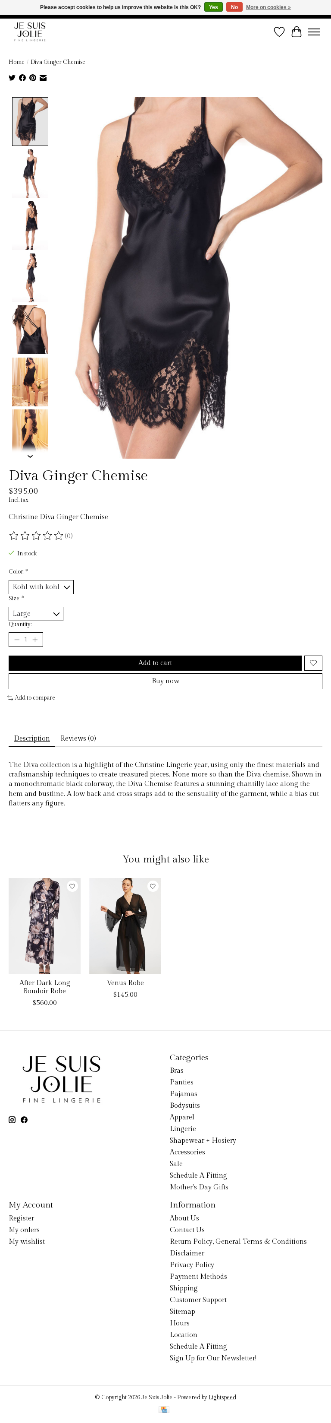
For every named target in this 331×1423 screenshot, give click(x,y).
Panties (182, 1082)
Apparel (182, 1117)
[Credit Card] (164, 1410)
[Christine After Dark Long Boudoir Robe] (45, 926)
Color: (18, 571)
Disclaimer (187, 1253)
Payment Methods (198, 1277)
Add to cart (155, 663)
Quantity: (20, 624)
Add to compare (35, 697)
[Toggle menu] (313, 32)
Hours (180, 1323)
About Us (184, 1218)
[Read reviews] (37, 536)
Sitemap (182, 1312)
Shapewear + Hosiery (203, 1141)
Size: (16, 598)
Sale (176, 1164)
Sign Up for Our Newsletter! (213, 1358)
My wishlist (27, 1242)
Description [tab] (32, 739)
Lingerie (183, 1129)
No (234, 7)
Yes (213, 7)
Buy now (165, 681)
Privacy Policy (192, 1265)
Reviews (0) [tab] (78, 739)
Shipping (184, 1288)
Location (183, 1335)
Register (21, 1218)
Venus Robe (125, 983)
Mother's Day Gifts (199, 1187)
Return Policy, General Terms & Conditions (238, 1242)
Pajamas (183, 1094)
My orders (24, 1230)
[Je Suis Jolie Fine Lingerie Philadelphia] (30, 31)
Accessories (187, 1152)
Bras (177, 1071)
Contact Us (187, 1230)
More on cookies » (268, 7)
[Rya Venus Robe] (125, 926)
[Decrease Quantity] (16, 639)
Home (17, 62)
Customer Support (198, 1300)
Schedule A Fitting (198, 1176)
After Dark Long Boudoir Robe (44, 987)
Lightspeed (222, 1397)
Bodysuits (185, 1106)
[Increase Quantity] (35, 639)
